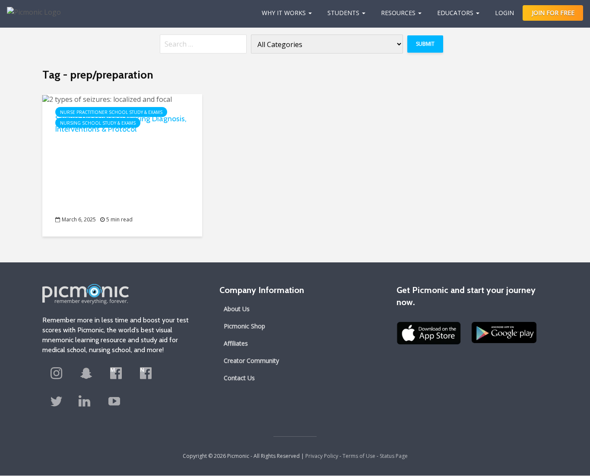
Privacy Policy (321, 456)
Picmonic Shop (244, 326)
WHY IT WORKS (284, 13)
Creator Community (251, 360)
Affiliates (236, 343)
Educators (455, 13)
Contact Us (239, 378)
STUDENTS (343, 13)
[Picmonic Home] (30, 8)
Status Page (394, 456)
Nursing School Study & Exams (98, 123)
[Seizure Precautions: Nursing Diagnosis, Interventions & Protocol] (107, 98)
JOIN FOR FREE (553, 13)
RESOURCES (398, 13)
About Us (237, 309)
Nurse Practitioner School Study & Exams (111, 112)
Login (504, 13)
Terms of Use (359, 456)
